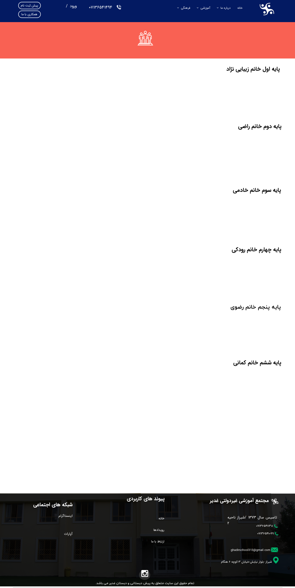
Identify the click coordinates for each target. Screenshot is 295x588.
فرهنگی (185, 8)
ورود (73, 6)
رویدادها (158, 529)
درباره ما (225, 8)
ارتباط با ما (157, 541)
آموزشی (205, 8)
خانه (239, 8)
